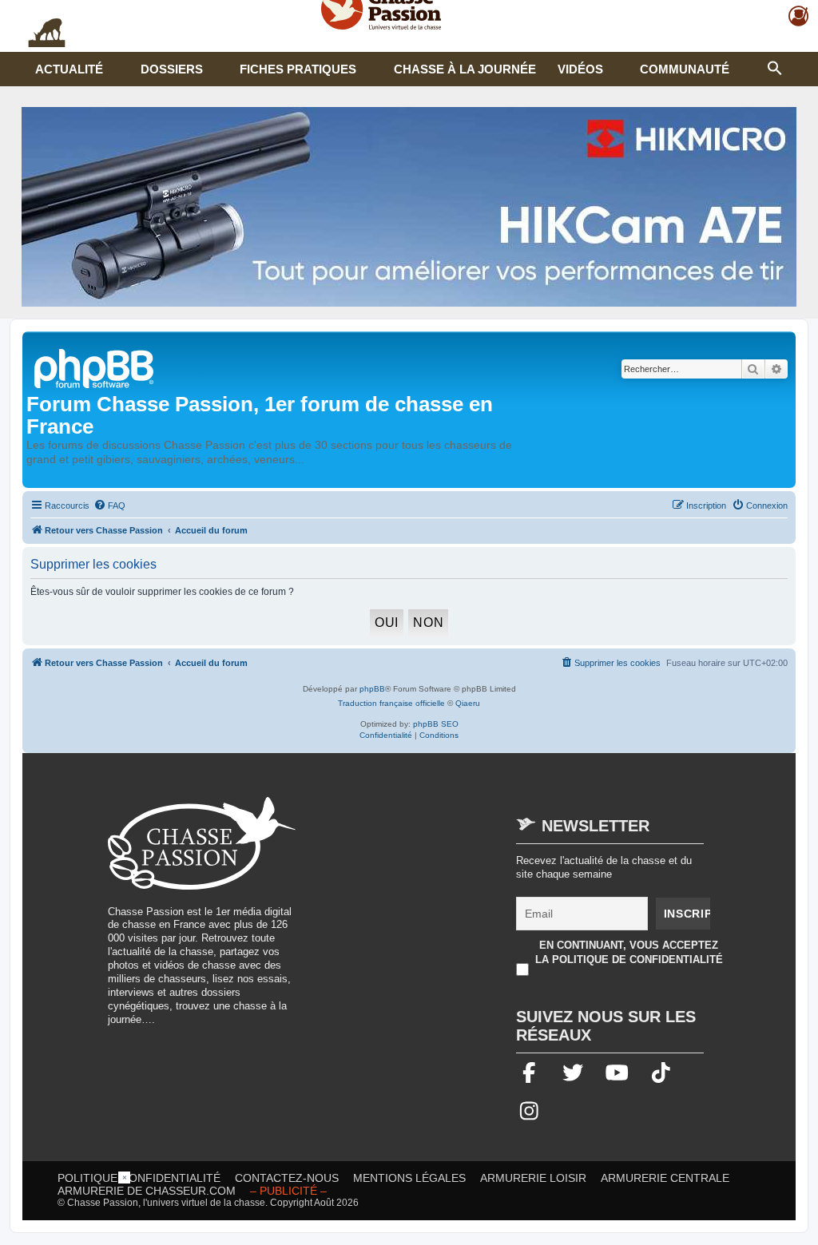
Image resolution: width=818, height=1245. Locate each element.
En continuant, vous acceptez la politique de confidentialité (629, 952)
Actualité (69, 69)
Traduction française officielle (391, 703)
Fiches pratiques (298, 69)
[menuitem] (109, 505)
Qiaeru (467, 703)
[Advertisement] (446, 909)
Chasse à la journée (465, 69)
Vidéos (580, 69)
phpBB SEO (436, 724)
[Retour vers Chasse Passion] (95, 367)
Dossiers (172, 69)
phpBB (372, 688)
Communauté (684, 69)
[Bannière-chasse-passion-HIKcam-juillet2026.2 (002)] (409, 207)
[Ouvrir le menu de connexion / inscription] (799, 16)
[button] (774, 66)
